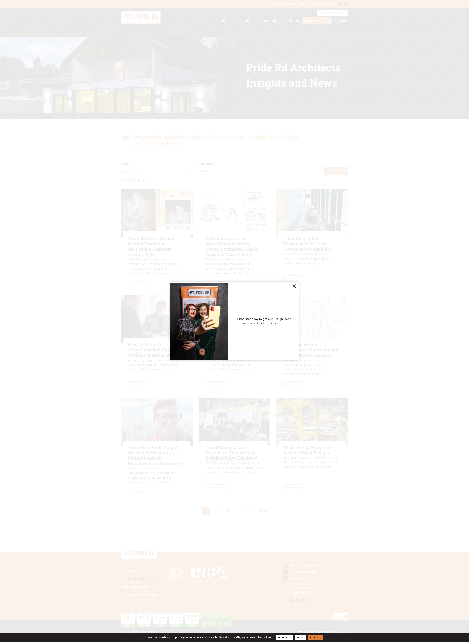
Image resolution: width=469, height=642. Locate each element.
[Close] (294, 286)
